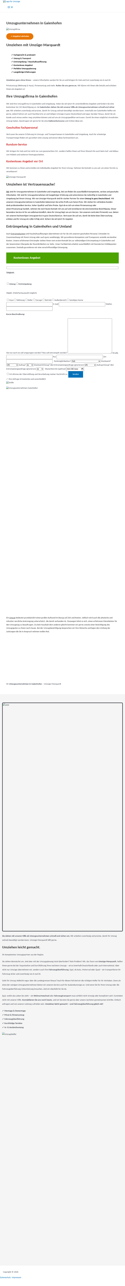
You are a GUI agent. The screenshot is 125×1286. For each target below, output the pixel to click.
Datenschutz (5, 1278)
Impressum (16, 1278)
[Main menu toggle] (10, 7)
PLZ (55, 357)
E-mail (56, 304)
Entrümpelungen (18, 234)
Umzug (12, 618)
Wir (7, 192)
